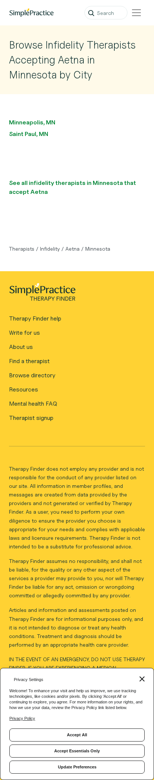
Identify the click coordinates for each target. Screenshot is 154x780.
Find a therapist (29, 361)
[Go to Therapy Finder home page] (31, 12)
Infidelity (50, 248)
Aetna (72, 248)
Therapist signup (31, 417)
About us (21, 346)
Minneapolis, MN (32, 122)
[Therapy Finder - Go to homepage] (74, 294)
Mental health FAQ (33, 403)
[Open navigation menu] (136, 13)
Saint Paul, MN (28, 133)
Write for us (24, 332)
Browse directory (32, 375)
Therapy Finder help (35, 318)
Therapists (21, 248)
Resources (23, 389)
